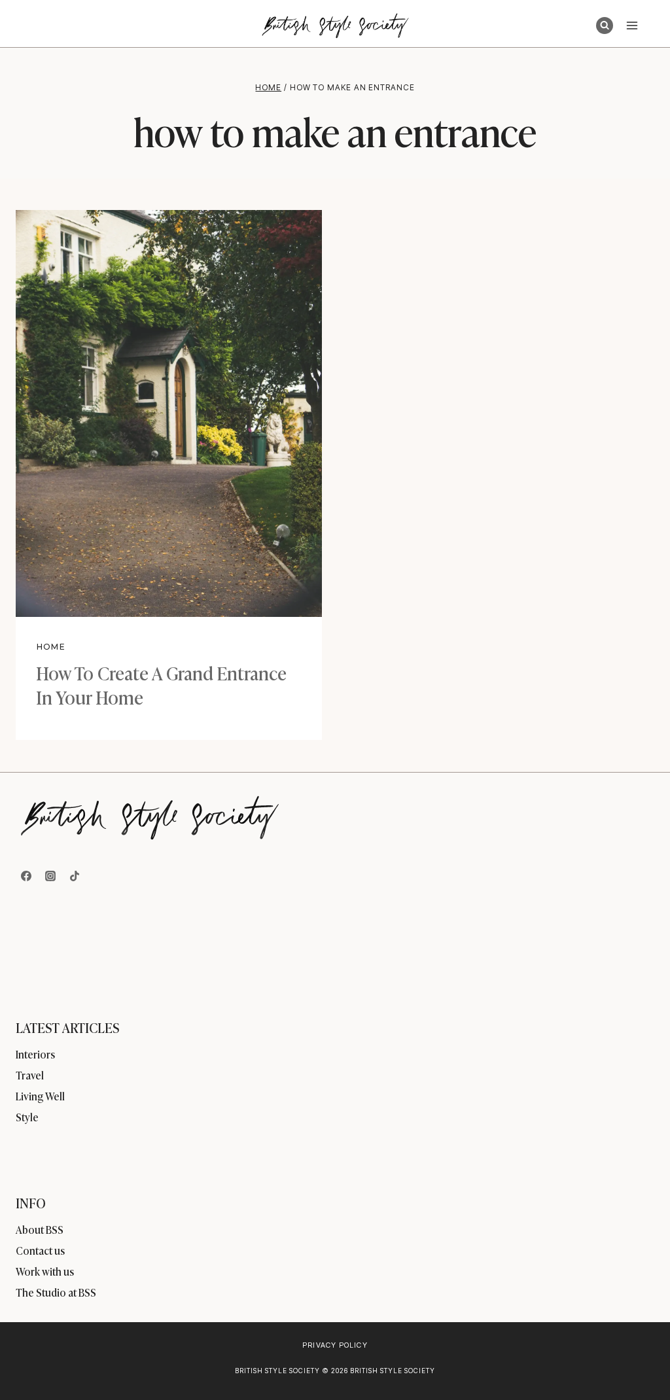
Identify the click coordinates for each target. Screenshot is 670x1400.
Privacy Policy (334, 1345)
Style (27, 1117)
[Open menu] (632, 25)
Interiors (35, 1054)
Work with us (45, 1271)
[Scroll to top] (638, 1362)
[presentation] (169, 413)
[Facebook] (26, 876)
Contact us (40, 1250)
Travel (30, 1075)
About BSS (39, 1229)
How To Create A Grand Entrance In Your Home (162, 684)
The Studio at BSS (56, 1292)
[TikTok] (74, 876)
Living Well (40, 1096)
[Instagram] (50, 876)
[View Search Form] (604, 25)
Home (51, 647)
